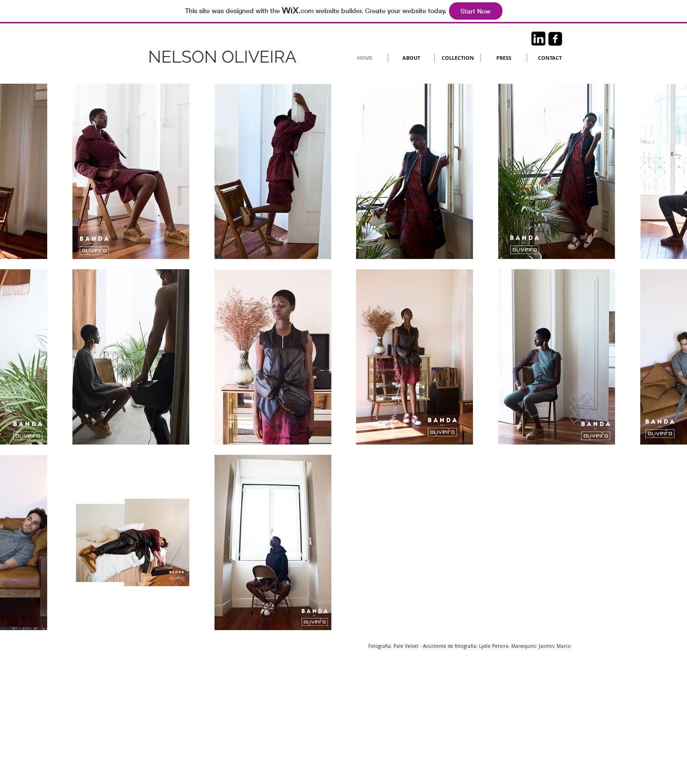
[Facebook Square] (555, 39)
